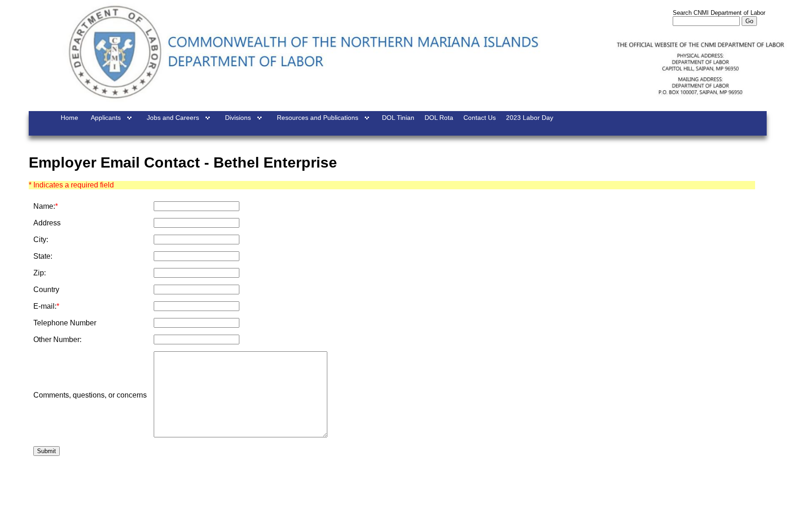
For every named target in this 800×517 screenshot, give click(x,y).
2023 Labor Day (529, 117)
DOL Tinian (398, 117)
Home (69, 117)
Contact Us (479, 117)
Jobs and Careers (173, 117)
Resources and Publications (317, 117)
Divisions (238, 117)
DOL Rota (439, 117)
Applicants (106, 117)
